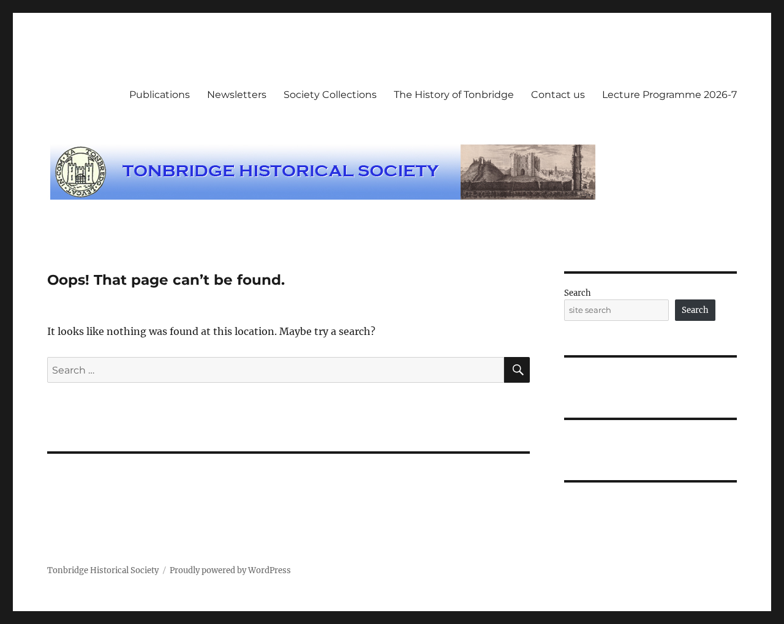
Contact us (558, 94)
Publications (159, 94)
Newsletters (236, 94)
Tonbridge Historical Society (103, 570)
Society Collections (330, 94)
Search (577, 293)
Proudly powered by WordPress (230, 570)
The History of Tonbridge (454, 94)
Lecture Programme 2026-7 (669, 94)
